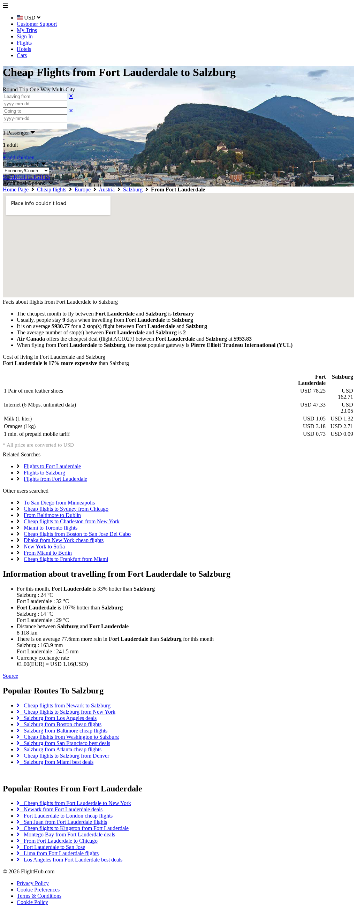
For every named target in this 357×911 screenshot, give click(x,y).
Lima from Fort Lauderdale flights (59, 853)
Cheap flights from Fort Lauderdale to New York (75, 803)
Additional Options (26, 183)
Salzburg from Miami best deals (56, 762)
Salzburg (133, 189)
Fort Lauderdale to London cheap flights (66, 816)
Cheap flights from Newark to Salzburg (65, 705)
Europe (83, 189)
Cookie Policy (32, 902)
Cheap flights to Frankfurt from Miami (66, 559)
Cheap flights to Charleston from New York (72, 521)
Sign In (25, 36)
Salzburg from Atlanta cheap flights (60, 749)
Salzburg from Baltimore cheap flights (63, 731)
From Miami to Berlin (48, 553)
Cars (22, 55)
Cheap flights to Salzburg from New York (67, 712)
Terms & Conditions (39, 896)
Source (10, 676)
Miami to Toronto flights (50, 528)
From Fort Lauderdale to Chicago (59, 841)
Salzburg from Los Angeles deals (58, 718)
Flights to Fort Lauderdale (52, 466)
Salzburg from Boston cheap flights (60, 724)
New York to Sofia (44, 546)
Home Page (16, 189)
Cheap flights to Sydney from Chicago (66, 509)
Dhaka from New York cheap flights (64, 540)
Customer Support (37, 24)
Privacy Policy (33, 883)
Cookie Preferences (38, 890)
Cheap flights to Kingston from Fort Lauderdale (74, 828)
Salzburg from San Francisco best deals (65, 743)
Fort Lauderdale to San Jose (52, 847)
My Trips (27, 30)
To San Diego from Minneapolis (59, 503)
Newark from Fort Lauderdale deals (61, 809)
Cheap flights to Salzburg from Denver (64, 756)
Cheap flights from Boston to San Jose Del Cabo (77, 534)
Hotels (24, 49)
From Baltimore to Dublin (52, 515)
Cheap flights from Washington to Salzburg (69, 737)
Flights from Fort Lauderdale (55, 479)
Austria (107, 189)
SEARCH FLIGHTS (26, 177)
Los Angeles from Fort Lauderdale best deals (71, 860)
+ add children (19, 157)
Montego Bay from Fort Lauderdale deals (67, 834)
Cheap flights (51, 189)
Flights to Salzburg (44, 473)
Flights (24, 43)
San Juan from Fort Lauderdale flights (63, 822)
